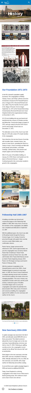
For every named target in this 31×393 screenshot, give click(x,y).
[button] (2, 2)
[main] (15, 13)
